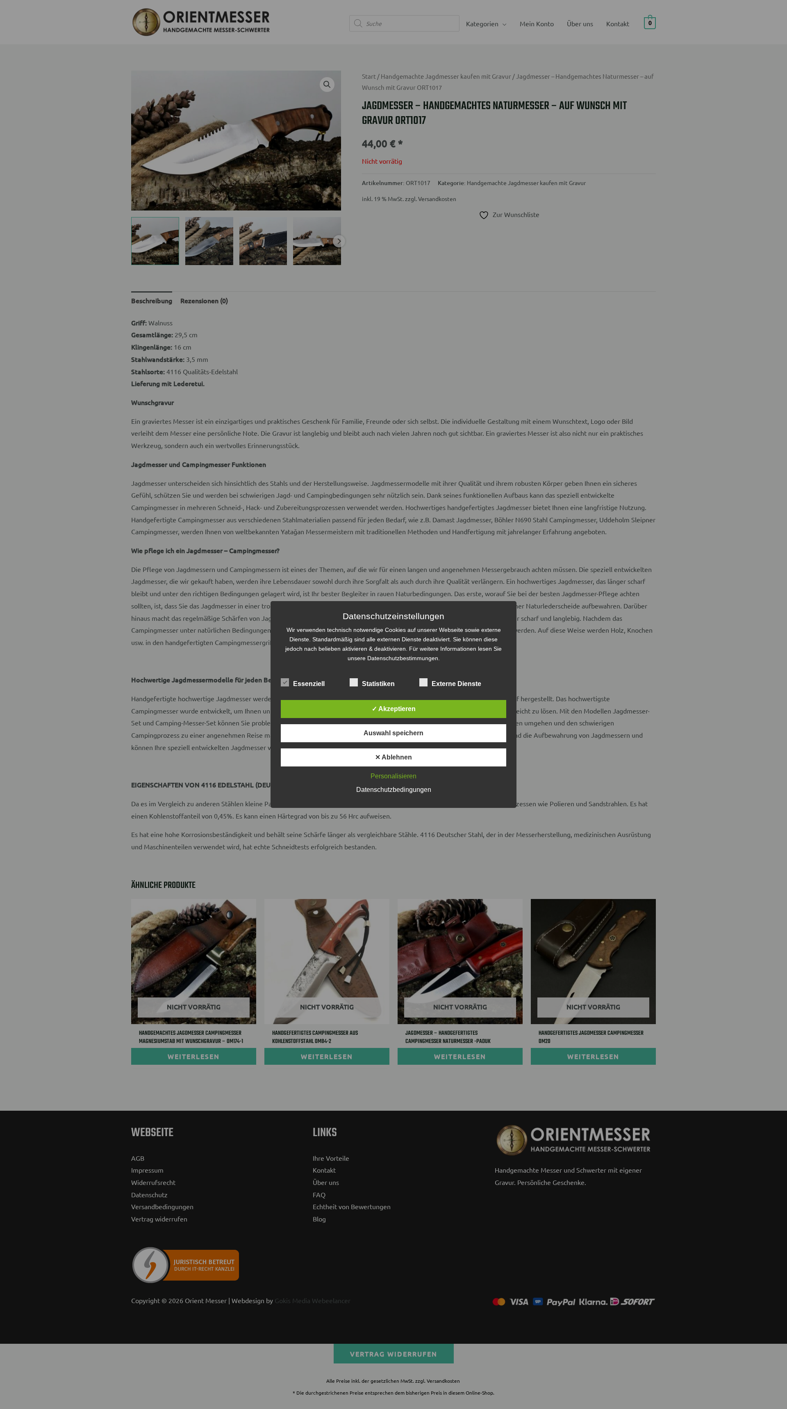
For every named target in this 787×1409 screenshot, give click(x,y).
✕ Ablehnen (393, 757)
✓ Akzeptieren (394, 708)
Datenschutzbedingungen (393, 789)
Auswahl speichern (393, 733)
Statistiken (378, 683)
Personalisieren (393, 776)
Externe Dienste (456, 683)
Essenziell (309, 683)
